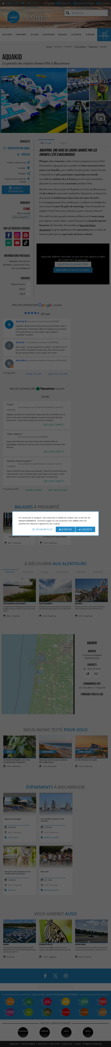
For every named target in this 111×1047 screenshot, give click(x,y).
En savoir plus (44, 529)
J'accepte (87, 529)
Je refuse (67, 529)
